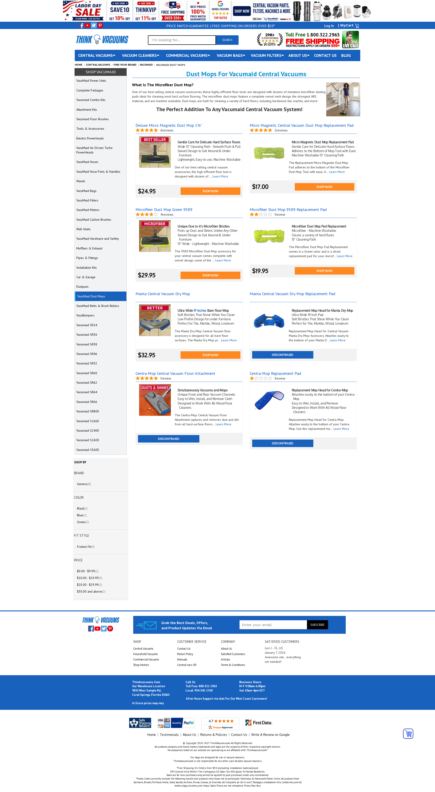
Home (78, 64)
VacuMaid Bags (86, 191)
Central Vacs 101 (186, 665)
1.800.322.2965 (322, 35)
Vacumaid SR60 (86, 373)
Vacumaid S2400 (87, 430)
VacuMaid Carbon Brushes (93, 220)
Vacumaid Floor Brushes (92, 119)
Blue (82, 515)
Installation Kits (86, 268)
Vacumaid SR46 (86, 354)
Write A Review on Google (270, 735)
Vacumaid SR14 (86, 325)
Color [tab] (79, 497)
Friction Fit (85, 547)
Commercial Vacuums (146, 659)
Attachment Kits (86, 110)
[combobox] (182, 40)
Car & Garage (85, 277)
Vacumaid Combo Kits (90, 100)
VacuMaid (146, 64)
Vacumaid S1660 (87, 421)
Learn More (220, 176)
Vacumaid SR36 (86, 335)
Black (82, 508)
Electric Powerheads (90, 138)
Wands (80, 181)
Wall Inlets (83, 229)
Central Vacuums (98, 64)
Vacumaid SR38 (86, 344)
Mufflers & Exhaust (89, 248)
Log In (329, 25)
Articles (225, 659)
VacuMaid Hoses (87, 162)
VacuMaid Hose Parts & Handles (98, 172)
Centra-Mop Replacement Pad (275, 373)
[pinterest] (100, 25)
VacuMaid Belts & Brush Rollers (97, 306)
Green (83, 522)
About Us (226, 648)
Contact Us (184, 648)
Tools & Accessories (90, 129)
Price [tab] (78, 560)
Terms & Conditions (233, 665)
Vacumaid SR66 (86, 402)
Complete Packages (89, 90)
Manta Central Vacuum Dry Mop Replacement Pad (292, 293)
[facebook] (81, 25)
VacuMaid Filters (87, 200)
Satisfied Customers (233, 654)
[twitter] (94, 25)
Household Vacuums (145, 654)
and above (91, 591)
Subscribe (317, 625)
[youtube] (87, 25)
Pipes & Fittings (87, 258)
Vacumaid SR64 (86, 392)
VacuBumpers (85, 315)
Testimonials (169, 735)
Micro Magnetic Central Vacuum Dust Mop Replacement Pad (302, 125)
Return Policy (185, 654)
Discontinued (282, 355)
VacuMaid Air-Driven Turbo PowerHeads (94, 150)
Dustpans (82, 287)
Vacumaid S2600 (87, 440)
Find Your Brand (125, 64)
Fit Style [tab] (81, 535)
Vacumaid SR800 (87, 411)
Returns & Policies (213, 735)
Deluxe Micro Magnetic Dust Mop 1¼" (168, 125)
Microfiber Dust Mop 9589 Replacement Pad (288, 209)
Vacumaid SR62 (86, 382)
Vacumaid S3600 (87, 450)
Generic (84, 484)
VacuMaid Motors (87, 210)
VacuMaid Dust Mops (91, 296)
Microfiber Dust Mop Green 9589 (163, 209)
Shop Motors (141, 665)
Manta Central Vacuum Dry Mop (162, 293)
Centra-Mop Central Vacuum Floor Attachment (175, 373)
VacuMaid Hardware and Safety (97, 239)
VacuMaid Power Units (91, 81)
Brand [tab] (79, 473)
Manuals (182, 659)
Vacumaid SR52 (86, 363)
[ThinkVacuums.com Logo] (102, 39)
